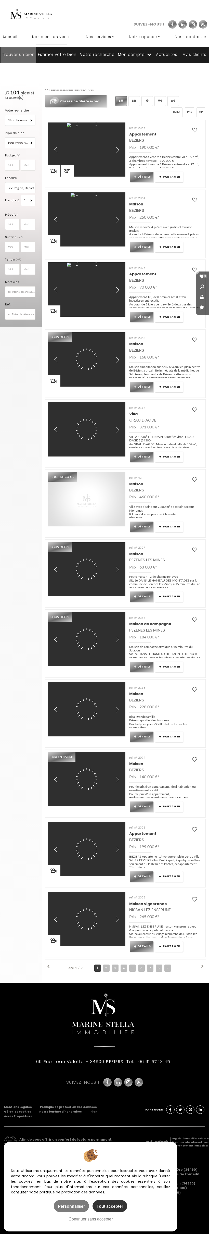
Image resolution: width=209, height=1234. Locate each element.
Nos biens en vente (51, 37)
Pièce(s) (11, 215)
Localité (11, 178)
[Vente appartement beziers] (86, 149)
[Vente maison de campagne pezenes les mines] (86, 639)
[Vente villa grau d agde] (86, 429)
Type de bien (14, 133)
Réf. (7, 304)
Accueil (10, 37)
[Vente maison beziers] (86, 219)
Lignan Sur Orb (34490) (177, 1169)
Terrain (13, 260)
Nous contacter (190, 37)
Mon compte (132, 54)
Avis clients (194, 54)
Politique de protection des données (68, 1107)
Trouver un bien (18, 54)
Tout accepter (110, 1206)
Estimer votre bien (57, 54)
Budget (11, 155)
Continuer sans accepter (91, 1219)
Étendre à (12, 200)
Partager (171, 177)
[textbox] (22, 187)
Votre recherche (97, 54)
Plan (93, 1112)
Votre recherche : (17, 111)
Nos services (98, 37)
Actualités (166, 54)
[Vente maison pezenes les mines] (86, 569)
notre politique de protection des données (66, 1192)
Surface (14, 237)
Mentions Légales (18, 1107)
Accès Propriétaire (18, 1116)
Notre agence (143, 37)
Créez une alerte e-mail (80, 101)
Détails (144, 177)
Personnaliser (71, 1206)
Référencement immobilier (190, 1145)
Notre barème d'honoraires (60, 1112)
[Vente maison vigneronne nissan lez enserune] (86, 919)
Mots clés (12, 282)
